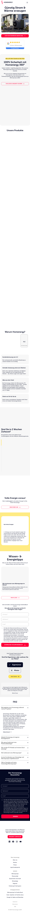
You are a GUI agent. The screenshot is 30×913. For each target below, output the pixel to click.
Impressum (15, 901)
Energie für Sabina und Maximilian (15, 897)
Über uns (15, 860)
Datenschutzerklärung (15, 628)
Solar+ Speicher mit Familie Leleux (15, 895)
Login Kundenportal (15, 867)
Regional (15, 883)
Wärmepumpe (15, 873)
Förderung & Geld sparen (15, 886)
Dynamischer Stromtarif (15, 878)
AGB (15, 906)
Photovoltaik (15, 876)
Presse (15, 865)
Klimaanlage (15, 881)
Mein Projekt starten (10, 450)
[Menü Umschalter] (27, 2)
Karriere (15, 862)
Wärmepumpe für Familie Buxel (15, 892)
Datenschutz (15, 904)
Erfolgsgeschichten (15, 889)
